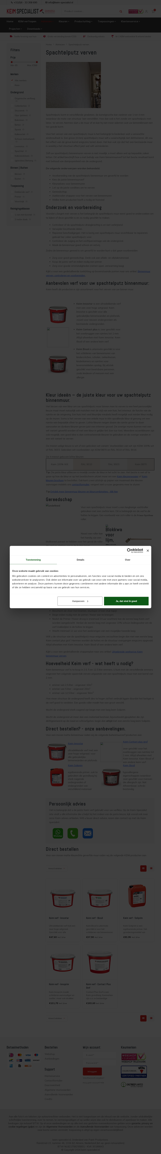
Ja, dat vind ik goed (126, 601)
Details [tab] (80, 559)
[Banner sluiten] (148, 551)
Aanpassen (78, 601)
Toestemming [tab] (33, 559)
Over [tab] (127, 559)
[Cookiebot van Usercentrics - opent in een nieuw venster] (129, 550)
